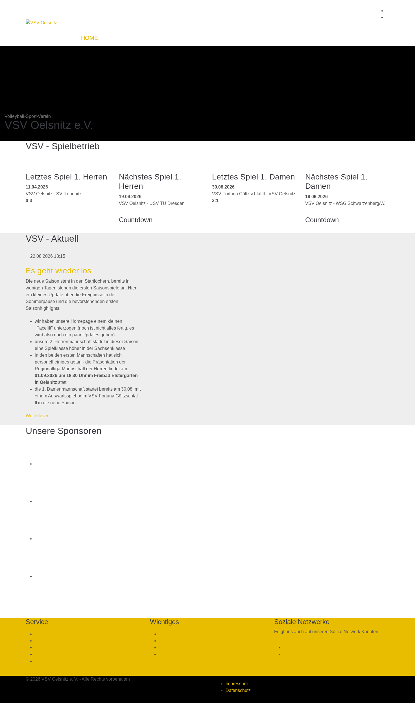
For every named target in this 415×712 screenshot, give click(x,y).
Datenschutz (238, 690)
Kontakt (166, 647)
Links (40, 654)
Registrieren (47, 661)
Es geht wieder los (58, 270)
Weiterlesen (38, 415)
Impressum (237, 683)
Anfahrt (42, 633)
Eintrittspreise (48, 647)
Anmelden (169, 654)
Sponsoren (170, 633)
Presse (166, 640)
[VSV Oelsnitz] (41, 23)
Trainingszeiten (50, 640)
